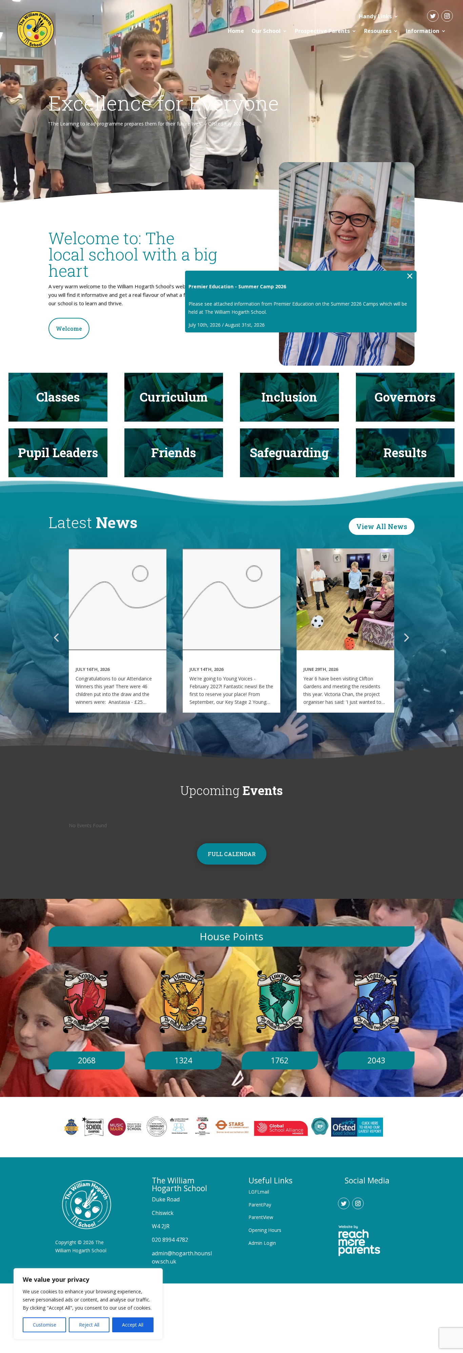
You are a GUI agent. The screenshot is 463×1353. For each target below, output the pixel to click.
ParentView (260, 1217)
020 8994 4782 (170, 1239)
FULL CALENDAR (232, 853)
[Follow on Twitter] (433, 16)
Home (236, 31)
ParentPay (259, 1204)
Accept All (132, 1324)
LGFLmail (258, 1191)
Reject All (89, 1324)
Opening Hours (264, 1230)
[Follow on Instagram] (447, 16)
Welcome (69, 328)
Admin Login (262, 1243)
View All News (381, 526)
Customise (44, 1324)
